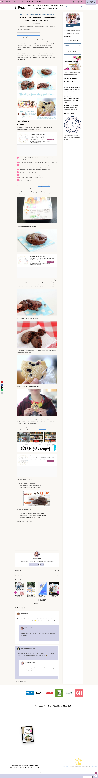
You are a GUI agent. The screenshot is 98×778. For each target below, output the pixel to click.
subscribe (29, 517)
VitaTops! (22, 59)
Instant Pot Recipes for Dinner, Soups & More (11, 769)
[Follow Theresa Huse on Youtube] (38, 564)
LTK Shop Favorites (70, 81)
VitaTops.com (42, 515)
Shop (62, 1)
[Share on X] (2, 387)
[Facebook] (73, 2)
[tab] (34, 603)
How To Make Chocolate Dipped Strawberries (23, 573)
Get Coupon (41, 513)
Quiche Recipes (16, 772)
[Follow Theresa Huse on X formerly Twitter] (33, 564)
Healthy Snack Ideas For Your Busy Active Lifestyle (31, 596)
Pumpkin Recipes (8, 772)
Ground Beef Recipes (33, 765)
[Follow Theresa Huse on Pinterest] (41, 564)
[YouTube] (84, 2)
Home (50, 1)
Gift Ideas (55, 8)
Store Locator (42, 429)
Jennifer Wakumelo (26, 648)
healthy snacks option (44, 186)
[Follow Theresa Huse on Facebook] (30, 564)
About (59, 1)
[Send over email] (2, 390)
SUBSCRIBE (67, 36)
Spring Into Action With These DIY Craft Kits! (48, 573)
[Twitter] (76, 2)
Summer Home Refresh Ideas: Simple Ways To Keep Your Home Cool (72, 100)
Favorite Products (67, 1)
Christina (23, 613)
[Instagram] (78, 2)
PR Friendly (55, 1)
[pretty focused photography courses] (72, 124)
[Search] (79, 45)
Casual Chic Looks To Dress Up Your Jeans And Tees (19, 596)
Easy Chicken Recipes (16, 765)
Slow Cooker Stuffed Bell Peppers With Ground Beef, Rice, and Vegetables (72, 94)
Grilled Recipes (25, 765)
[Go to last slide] (15, 592)
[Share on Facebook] (2, 385)
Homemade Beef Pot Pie (70, 109)
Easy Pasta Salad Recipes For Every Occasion (31, 769)
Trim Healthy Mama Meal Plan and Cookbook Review (54, 596)
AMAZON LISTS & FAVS (70, 78)
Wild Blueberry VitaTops (32, 386)
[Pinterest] (81, 2)
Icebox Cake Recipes (37, 767)
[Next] (58, 592)
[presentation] (19, 588)
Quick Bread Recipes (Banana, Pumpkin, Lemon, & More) (32, 772)
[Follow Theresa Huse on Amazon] (43, 564)
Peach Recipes (44, 769)
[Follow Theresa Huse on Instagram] (35, 564)
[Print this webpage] (2, 393)
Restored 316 (94, 766)
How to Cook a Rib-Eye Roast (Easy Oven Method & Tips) (20, 767)
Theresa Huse (37, 23)
